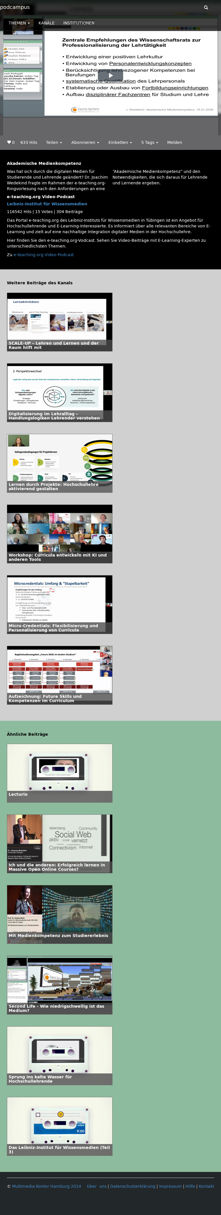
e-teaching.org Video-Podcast (44, 254)
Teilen (52, 142)
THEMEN (18, 23)
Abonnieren (83, 142)
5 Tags (148, 142)
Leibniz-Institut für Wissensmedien (47, 204)
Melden (174, 142)
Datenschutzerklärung (132, 1186)
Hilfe (190, 1186)
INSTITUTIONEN (78, 23)
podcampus (15, 7)
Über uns (96, 1186)
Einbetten (118, 142)
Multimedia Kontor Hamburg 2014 (46, 1186)
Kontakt (206, 1186)
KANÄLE (47, 23)
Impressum (170, 1186)
